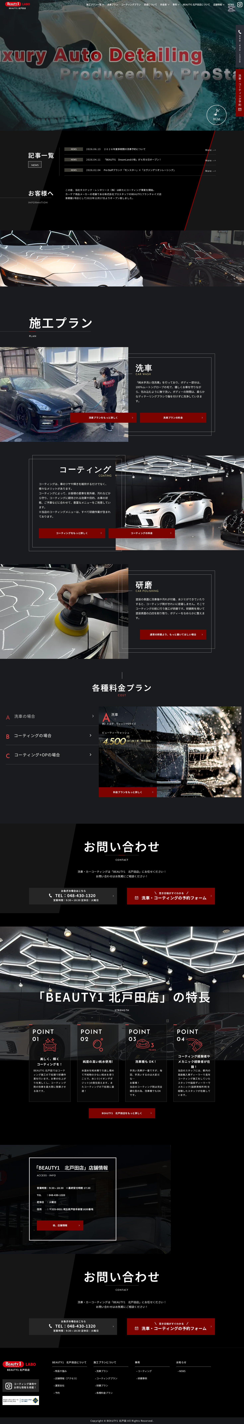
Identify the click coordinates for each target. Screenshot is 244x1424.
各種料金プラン (104, 1392)
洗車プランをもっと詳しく (103, 417)
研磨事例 (142, 1378)
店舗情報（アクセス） (66, 1378)
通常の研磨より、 (173, 634)
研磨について (150, 4)
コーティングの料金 (142, 533)
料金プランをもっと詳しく (127, 792)
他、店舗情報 (60, 1225)
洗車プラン (112, 4)
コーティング (145, 1371)
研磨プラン (102, 1385)
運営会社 (59, 1385)
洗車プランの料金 (173, 417)
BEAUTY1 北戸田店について (196, 4)
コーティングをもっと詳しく (72, 533)
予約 (57, 1392)
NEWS (231, 4)
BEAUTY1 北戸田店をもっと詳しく (122, 1113)
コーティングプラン (131, 4)
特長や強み (61, 1371)
